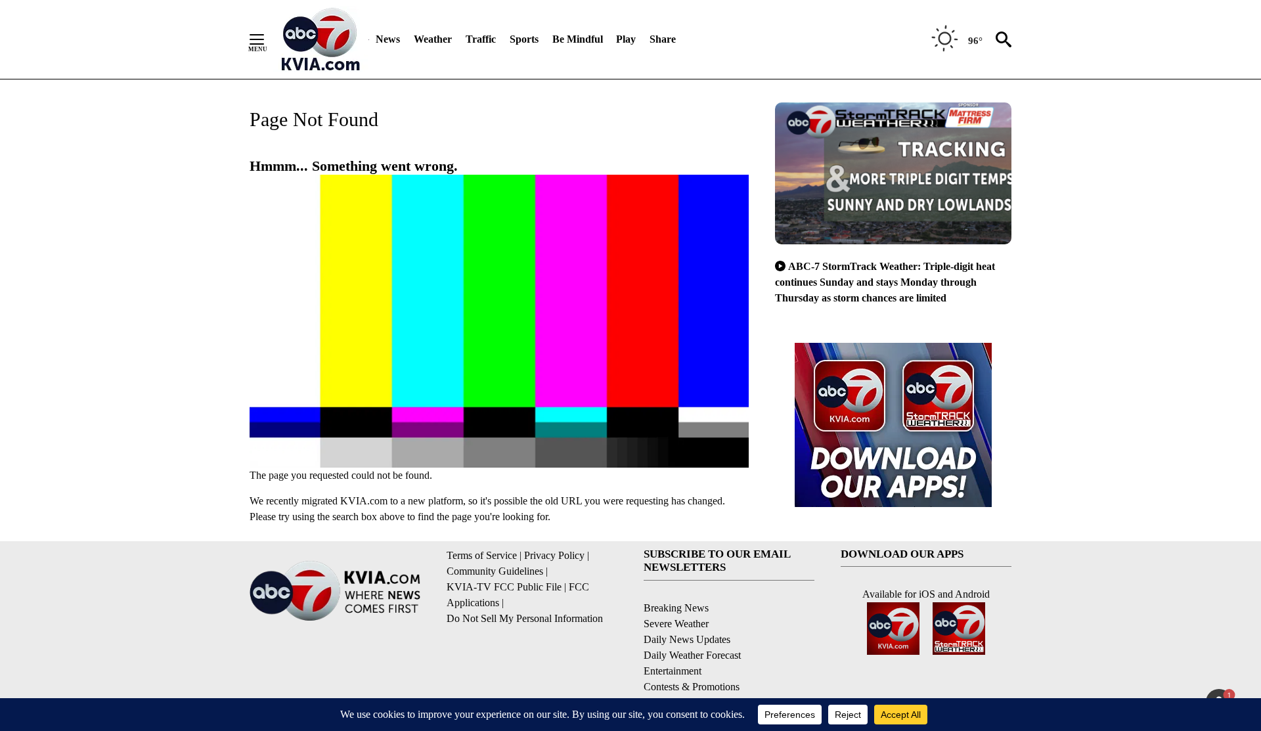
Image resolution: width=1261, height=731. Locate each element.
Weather (433, 39)
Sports (524, 39)
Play (626, 39)
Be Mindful (577, 39)
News (388, 39)
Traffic (481, 39)
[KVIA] (320, 39)
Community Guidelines (495, 571)
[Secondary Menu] (267, 39)
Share (663, 39)
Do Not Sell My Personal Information (525, 618)
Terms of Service (482, 555)
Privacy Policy (554, 555)
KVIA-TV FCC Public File (504, 586)
